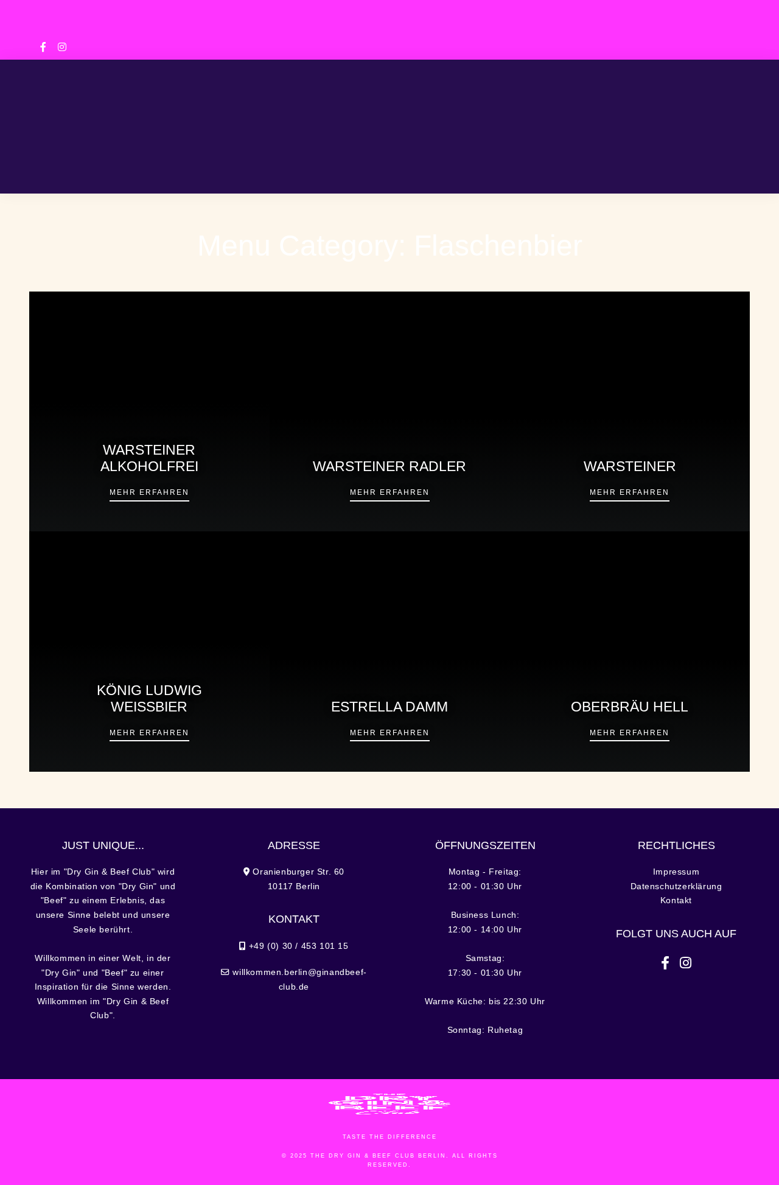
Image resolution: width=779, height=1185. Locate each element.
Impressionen (334, 169)
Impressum (676, 871)
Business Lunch (238, 117)
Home (86, 117)
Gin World (658, 117)
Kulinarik (148, 117)
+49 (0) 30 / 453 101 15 (260, 10)
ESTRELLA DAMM (389, 707)
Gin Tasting (578, 117)
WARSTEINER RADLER (389, 466)
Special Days (338, 117)
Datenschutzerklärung (676, 886)
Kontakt (676, 900)
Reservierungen (448, 169)
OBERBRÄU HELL (629, 707)
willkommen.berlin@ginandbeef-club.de (389, 27)
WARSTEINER (630, 466)
